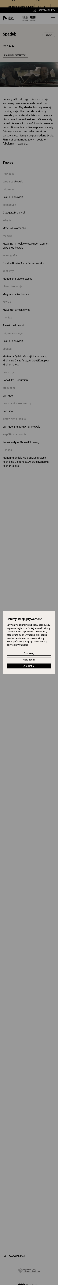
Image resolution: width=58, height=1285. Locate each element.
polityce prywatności (17, 645)
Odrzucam (29, 660)
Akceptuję (29, 666)
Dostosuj (29, 653)
